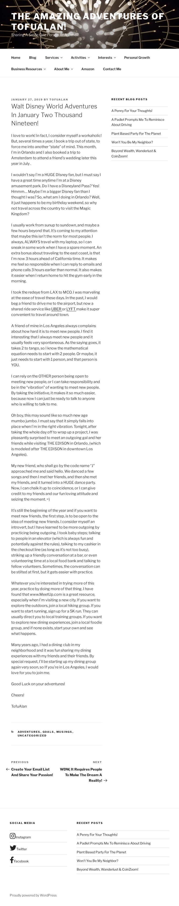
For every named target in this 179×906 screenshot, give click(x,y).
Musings (64, 731)
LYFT (71, 309)
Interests (105, 57)
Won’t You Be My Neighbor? (132, 142)
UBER (56, 309)
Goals (48, 731)
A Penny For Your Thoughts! (131, 111)
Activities (78, 57)
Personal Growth (137, 57)
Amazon (87, 69)
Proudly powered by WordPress (33, 895)
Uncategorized (32, 735)
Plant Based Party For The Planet (136, 133)
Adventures (29, 731)
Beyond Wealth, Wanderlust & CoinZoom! (107, 869)
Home (15, 57)
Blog (32, 57)
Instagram (23, 837)
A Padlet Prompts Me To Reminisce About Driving (114, 843)
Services (52, 57)
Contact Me (112, 69)
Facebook (21, 861)
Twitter (21, 849)
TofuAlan (58, 99)
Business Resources (26, 69)
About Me (61, 69)
